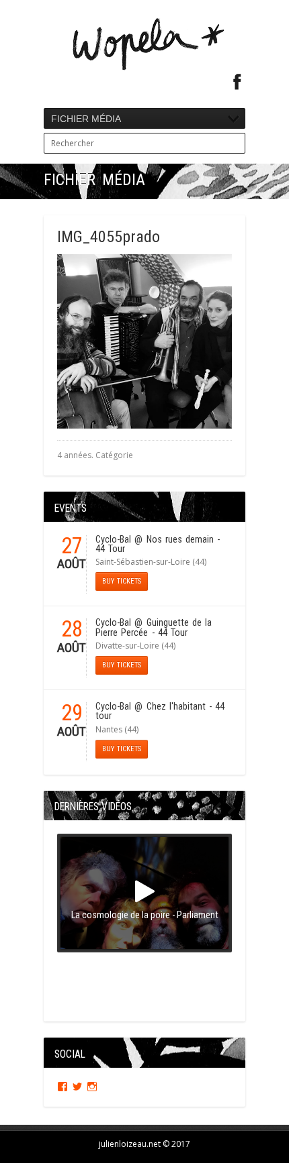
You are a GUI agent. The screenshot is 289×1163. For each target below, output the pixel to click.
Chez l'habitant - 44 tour (159, 711)
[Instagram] (92, 1086)
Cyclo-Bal (113, 539)
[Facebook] (237, 82)
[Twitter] (77, 1086)
